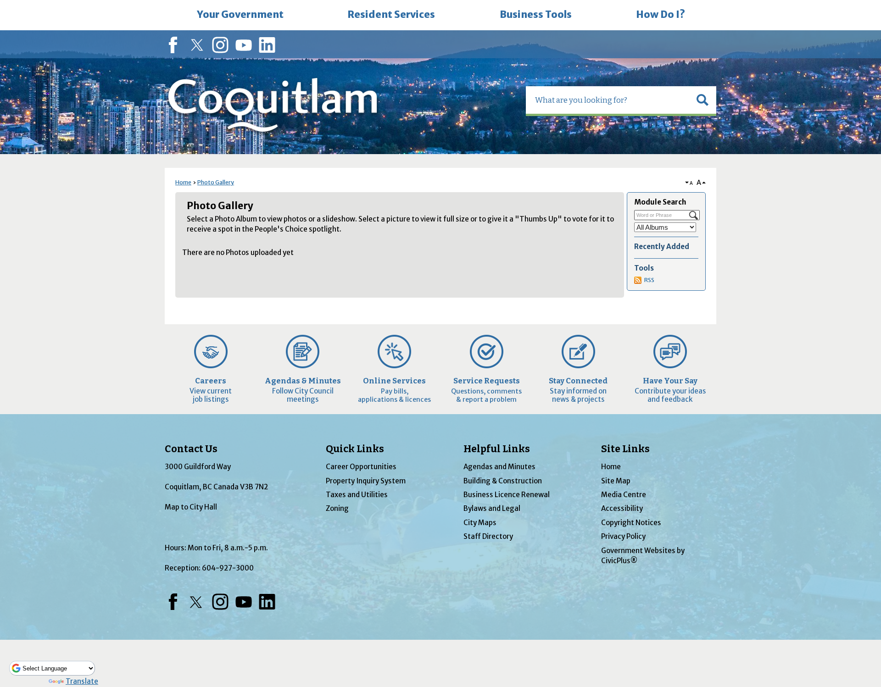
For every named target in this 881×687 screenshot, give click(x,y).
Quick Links (355, 449)
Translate (82, 681)
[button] (702, 100)
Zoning (337, 508)
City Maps (479, 522)
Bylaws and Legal (491, 508)
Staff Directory (488, 536)
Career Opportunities (361, 466)
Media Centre (623, 494)
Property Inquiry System (366, 480)
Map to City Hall (191, 507)
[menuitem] (240, 15)
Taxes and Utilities (357, 494)
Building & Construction (502, 480)
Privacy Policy (623, 536)
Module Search (660, 202)
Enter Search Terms (1, 1)
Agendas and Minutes (499, 466)
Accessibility (622, 508)
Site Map (615, 480)
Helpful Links (496, 449)
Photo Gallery (215, 182)
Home (183, 182)
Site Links (625, 449)
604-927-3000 (228, 568)
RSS (649, 280)
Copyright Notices (631, 522)
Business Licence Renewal (506, 494)
